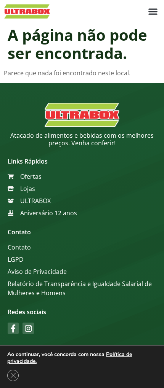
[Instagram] (28, 328)
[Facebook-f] (13, 328)
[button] (152, 11)
